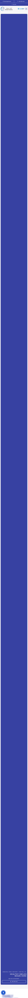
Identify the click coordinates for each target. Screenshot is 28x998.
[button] (26, 9)
